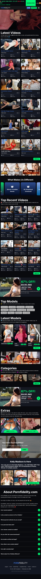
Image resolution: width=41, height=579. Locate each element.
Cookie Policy (15, 566)
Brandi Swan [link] (24, 132)
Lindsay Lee (11, 312)
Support (6, 566)
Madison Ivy (13, 310)
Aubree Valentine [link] (18, 266)
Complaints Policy (23, 566)
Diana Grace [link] (3, 132)
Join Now (34, 7)
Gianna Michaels (22, 310)
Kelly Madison (29, 307)
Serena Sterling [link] (25, 72)
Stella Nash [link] (3, 112)
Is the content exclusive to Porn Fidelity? (11, 515)
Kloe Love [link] (24, 152)
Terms (10, 566)
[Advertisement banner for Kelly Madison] (20, 169)
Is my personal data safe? (7, 524)
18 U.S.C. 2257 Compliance (15, 568)
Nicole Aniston (20, 307)
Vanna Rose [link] (3, 52)
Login (28, 7)
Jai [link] (1, 92)
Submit (24, 449)
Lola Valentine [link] (31, 266)
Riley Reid (4, 312)
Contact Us (34, 566)
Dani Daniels (26, 312)
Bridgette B (18, 312)
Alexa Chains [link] (31, 216)
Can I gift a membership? (7, 549)
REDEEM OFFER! (31, 3)
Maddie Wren (31, 310)
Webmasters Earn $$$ (26, 568)
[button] (40, 335)
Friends (29, 566)
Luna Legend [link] (4, 72)
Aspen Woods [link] (24, 52)
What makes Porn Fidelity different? (10, 554)
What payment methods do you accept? (11, 519)
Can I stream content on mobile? (9, 529)
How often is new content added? (9, 544)
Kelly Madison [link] (4, 152)
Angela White (5, 310)
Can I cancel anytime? (6, 510)
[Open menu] (38, 8)
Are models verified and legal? (9, 539)
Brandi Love (4, 307)
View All (36, 159)
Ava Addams (12, 307)
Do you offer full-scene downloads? (10, 534)
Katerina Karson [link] (18, 250)
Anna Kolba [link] (24, 92)
